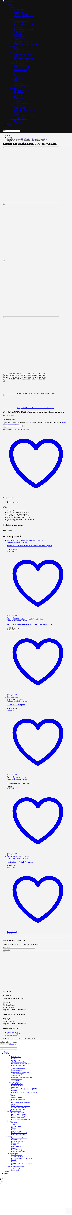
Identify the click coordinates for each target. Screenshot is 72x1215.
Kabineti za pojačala (21, 66)
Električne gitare (19, 9)
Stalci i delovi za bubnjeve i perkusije (27, 41)
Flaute (16, 81)
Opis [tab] (8, 501)
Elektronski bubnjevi (20, 38)
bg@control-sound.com (10, 1011)
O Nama (9, 124)
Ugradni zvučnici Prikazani (22, 90)
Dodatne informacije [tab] (13, 503)
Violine (16, 48)
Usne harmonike (19, 83)
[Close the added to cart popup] (15, 1044)
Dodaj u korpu (7, 427)
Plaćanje (11, 1044)
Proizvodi (9, 5)
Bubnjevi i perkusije (16, 34)
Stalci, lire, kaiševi (19, 78)
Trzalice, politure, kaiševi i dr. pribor (17, 542)
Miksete (16, 97)
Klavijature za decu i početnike (23, 54)
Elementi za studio (19, 117)
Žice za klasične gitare (20, 26)
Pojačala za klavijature (20, 65)
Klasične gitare (18, 12)
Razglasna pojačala (20, 93)
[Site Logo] (8, 1)
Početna (9, 4)
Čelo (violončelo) (19, 49)
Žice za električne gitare (21, 21)
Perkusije (17, 43)
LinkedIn (16, 429)
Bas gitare (17, 11)
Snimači (16, 112)
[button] (5, 129)
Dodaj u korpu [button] (11, 551)
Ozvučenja (13, 88)
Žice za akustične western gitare (23, 24)
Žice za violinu (18, 27)
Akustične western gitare (21, 14)
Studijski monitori (19, 107)
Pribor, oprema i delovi (21, 17)
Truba (16, 76)
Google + (22, 429)
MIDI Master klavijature (21, 60)
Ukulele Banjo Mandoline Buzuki (24, 16)
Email (27, 429)
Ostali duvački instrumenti (22, 85)
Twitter (11, 429)
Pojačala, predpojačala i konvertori (24, 110)
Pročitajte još (10, 710)
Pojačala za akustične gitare (23, 71)
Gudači (12, 46)
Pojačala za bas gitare (20, 70)
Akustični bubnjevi (19, 36)
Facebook (6, 429)
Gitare (12, 7)
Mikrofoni (17, 100)
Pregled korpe (4, 1044)
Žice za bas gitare (19, 22)
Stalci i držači (18, 122)
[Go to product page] (38, 540)
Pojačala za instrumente (17, 63)
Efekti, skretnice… (19, 98)
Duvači (12, 73)
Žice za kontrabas (19, 31)
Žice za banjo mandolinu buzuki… (24, 29)
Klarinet (16, 80)
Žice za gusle (18, 32)
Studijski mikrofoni (20, 109)
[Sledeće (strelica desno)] (2, 1178)
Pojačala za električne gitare (22, 68)
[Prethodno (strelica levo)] (1, 1178)
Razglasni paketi (19, 92)
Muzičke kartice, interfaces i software (25, 115)
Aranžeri (16, 56)
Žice (11, 19)
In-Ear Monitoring (19, 102)
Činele (17, 39)
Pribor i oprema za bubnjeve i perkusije (27, 44)
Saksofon (17, 75)
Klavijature (13, 53)
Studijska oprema (15, 105)
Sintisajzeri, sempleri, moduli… (23, 58)
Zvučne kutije (18, 95)
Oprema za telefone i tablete (18, 119)
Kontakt (9, 125)
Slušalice (16, 114)
